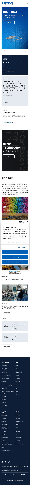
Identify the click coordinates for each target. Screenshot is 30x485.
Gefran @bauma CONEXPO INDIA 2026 (12, 280)
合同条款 (18, 440)
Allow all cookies (15, 252)
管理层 (3, 434)
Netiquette (15, 476)
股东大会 (4, 440)
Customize (14, 257)
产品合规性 (18, 437)
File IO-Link (18, 431)
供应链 (17, 394)
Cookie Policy (16, 474)
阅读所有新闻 (7, 313)
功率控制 (4, 381)
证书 (17, 434)
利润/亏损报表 (5, 428)
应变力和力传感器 (6, 375)
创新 (17, 391)
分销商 (17, 424)
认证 (17, 428)
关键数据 (4, 418)
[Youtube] (6, 462)
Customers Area (20, 444)
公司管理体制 (5, 437)
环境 (17, 388)
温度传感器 (4, 372)
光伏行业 (4, 399)
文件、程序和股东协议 (7, 444)
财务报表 (4, 431)
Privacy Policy (8, 474)
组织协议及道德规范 (6, 450)
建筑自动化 (4, 406)
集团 (17, 365)
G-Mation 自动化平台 (7, 385)
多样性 (17, 375)
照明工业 (4, 402)
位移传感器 (4, 365)
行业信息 (4, 421)
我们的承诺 (18, 381)
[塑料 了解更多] (15, 198)
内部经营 (4, 447)
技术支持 (18, 418)
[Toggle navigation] (27, 4)
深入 (9, 156)
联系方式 (18, 415)
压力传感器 (4, 369)
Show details (21, 247)
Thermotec (15, 335)
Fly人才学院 (19, 372)
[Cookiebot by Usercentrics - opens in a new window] (18, 222)
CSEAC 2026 (15, 323)
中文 (26, 462)
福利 (17, 369)
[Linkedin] (3, 462)
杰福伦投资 (4, 415)
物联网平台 (4, 388)
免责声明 (23, 474)
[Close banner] (27, 221)
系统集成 (4, 396)
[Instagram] (9, 462)
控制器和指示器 (5, 378)
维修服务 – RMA (19, 421)
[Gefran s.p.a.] (7, 3)
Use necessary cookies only (15, 262)
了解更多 (9, 22)
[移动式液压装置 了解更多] (15, 213)
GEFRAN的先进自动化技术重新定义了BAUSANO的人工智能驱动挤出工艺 (15, 307)
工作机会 (18, 378)
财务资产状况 (5, 424)
